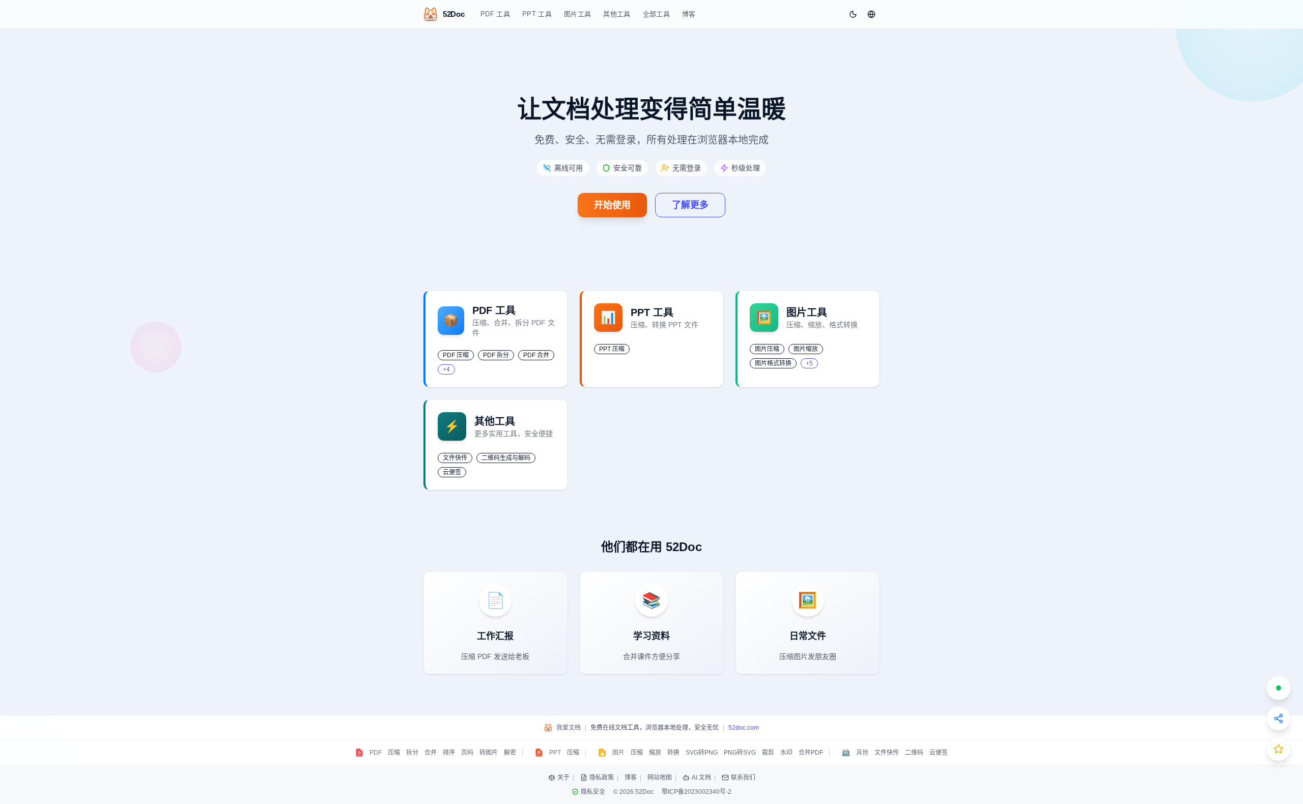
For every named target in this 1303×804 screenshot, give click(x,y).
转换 (673, 752)
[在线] (1278, 688)
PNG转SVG (740, 752)
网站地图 (659, 777)
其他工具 (616, 14)
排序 (449, 752)
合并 (430, 752)
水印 (786, 752)
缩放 (655, 752)
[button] (871, 14)
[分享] (1278, 718)
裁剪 (768, 752)
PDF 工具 (495, 14)
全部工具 (656, 14)
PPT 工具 (537, 14)
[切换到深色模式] (853, 14)
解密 (510, 752)
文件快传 (886, 752)
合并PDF (811, 752)
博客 (689, 14)
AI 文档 (701, 777)
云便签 (938, 752)
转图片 (488, 752)
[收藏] (1278, 749)
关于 (563, 777)
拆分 (412, 752)
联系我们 (743, 777)
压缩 (394, 752)
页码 (467, 752)
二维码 (914, 752)
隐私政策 (601, 777)
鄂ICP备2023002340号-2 (696, 791)
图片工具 (577, 14)
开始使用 (612, 205)
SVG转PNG (702, 752)
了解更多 (690, 205)
